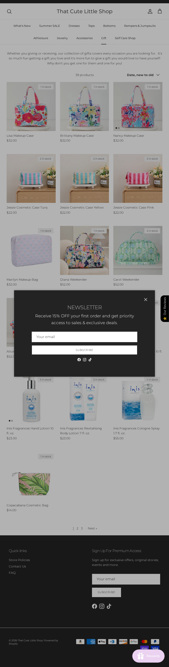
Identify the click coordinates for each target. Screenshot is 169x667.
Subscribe (84, 350)
